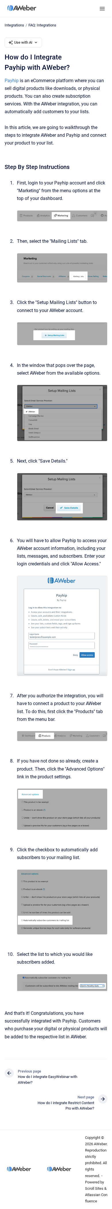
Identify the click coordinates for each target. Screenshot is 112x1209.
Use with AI (23, 42)
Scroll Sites (94, 1188)
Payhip (12, 80)
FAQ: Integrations (42, 25)
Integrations (14, 25)
